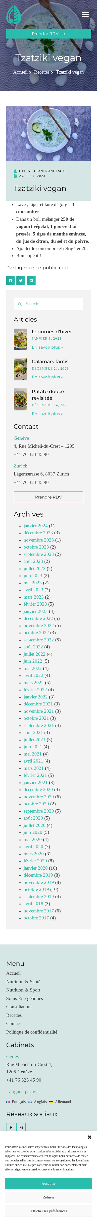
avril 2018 (33, 903)
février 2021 (35, 775)
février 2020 (35, 861)
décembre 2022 (38, 618)
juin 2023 (33, 575)
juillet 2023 (35, 568)
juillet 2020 (35, 825)
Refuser (48, 1197)
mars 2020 (34, 854)
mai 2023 (33, 583)
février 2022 (35, 689)
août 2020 (33, 818)
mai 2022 (33, 668)
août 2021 (33, 732)
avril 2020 (33, 846)
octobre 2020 (36, 804)
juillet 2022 (35, 654)
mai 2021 (33, 754)
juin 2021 (33, 747)
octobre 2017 (36, 918)
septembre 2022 (39, 640)
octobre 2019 (36, 889)
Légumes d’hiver (52, 332)
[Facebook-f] (10, 1127)
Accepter (48, 1183)
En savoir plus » (47, 347)
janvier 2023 (36, 611)
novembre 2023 (39, 540)
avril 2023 (33, 590)
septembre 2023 (39, 554)
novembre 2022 (39, 625)
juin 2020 (33, 832)
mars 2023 (34, 597)
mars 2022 (34, 682)
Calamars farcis (50, 361)
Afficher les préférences (48, 1211)
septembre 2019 (39, 896)
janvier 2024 (36, 526)
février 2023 (35, 604)
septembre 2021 (39, 725)
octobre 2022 (36, 632)
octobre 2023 (36, 547)
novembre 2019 (39, 882)
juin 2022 (33, 661)
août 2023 (33, 561)
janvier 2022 (36, 697)
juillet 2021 (35, 740)
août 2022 (33, 647)
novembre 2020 (39, 797)
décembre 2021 (38, 704)
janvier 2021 (36, 782)
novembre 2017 (39, 911)
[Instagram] (20, 1127)
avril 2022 (33, 675)
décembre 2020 (38, 789)
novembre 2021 (39, 711)
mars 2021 (34, 768)
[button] (89, 1137)
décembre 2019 (38, 875)
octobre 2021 (36, 718)
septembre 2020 (39, 811)
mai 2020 (33, 839)
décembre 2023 (38, 533)
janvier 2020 (36, 868)
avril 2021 (33, 761)
